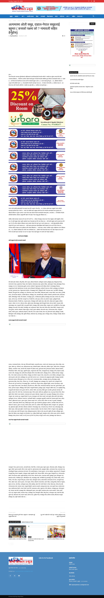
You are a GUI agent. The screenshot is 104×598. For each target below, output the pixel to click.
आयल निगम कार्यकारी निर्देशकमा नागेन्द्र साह (55, 539)
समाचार (16, 16)
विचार (37, 16)
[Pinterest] (27, 39)
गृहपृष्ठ (11, 16)
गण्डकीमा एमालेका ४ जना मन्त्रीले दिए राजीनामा (17, 539)
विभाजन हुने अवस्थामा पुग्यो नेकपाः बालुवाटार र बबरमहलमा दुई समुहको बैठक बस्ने (22, 515)
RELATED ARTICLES (15, 522)
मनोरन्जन (62, 16)
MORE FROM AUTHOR (27, 522)
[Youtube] (94, 1)
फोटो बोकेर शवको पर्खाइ (74, 83)
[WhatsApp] (31, 39)
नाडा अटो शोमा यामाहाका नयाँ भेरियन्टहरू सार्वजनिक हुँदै (81, 92)
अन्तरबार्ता (43, 16)
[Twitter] (91, 1)
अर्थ (22, 16)
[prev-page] (10, 544)
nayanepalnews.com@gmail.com (24, 571)
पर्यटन (56, 16)
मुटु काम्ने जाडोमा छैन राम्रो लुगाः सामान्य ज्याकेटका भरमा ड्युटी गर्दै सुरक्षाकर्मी (53, 515)
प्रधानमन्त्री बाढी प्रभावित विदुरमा (76, 79)
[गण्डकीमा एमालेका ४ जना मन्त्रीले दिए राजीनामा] (17, 531)
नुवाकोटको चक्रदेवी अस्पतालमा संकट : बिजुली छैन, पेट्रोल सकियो (81, 87)
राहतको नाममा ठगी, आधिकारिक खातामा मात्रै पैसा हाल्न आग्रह (82, 76)
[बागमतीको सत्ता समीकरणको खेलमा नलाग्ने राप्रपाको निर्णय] (37, 531)
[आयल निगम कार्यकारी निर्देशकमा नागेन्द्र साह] (56, 531)
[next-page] (12, 544)
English (79, 16)
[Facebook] (89, 1)
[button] (93, 16)
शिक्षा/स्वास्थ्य (50, 16)
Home (10, 20)
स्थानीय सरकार (30, 16)
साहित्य (73, 16)
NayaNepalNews (14, 35)
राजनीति (14, 20)
